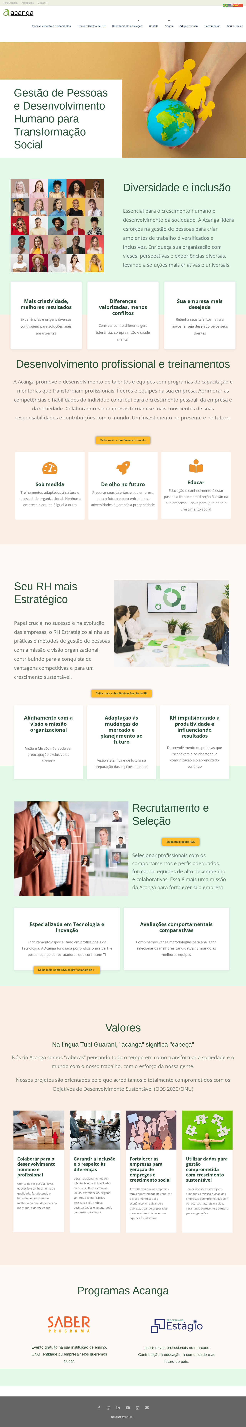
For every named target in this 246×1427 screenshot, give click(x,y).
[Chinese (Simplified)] (240, 5)
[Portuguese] (225, 5)
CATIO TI (129, 1417)
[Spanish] (235, 5)
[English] (230, 5)
